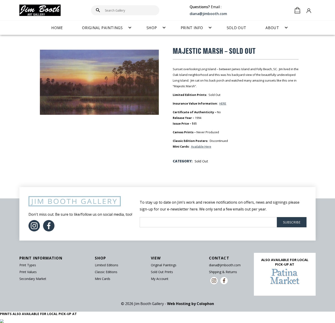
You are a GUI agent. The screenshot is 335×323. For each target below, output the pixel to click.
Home (57, 27)
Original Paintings (102, 27)
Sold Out (237, 27)
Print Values (28, 272)
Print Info (192, 27)
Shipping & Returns (223, 272)
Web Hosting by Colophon (190, 303)
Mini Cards (102, 279)
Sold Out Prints (162, 272)
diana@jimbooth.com (208, 13)
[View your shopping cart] (297, 10)
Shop (152, 27)
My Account (159, 279)
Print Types (27, 265)
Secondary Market (32, 279)
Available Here (201, 146)
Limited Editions (106, 265)
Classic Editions (106, 272)
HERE (222, 103)
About (272, 27)
